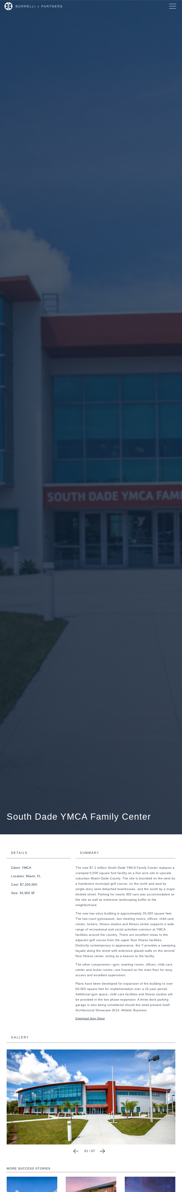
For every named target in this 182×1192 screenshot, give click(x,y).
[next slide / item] (102, 1151)
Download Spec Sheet (90, 1018)
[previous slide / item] (75, 1151)
